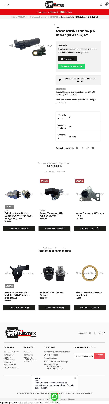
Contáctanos (69, 59)
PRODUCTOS (22, 17)
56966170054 (51, 358)
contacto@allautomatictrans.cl (58, 352)
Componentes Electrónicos (38, 17)
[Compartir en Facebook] (77, 147)
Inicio (13, 17)
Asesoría (28, 352)
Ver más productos (53, 171)
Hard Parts (9, 355)
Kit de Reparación (11, 352)
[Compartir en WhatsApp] (87, 147)
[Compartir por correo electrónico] (93, 147)
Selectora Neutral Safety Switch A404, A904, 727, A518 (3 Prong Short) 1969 (19, 216)
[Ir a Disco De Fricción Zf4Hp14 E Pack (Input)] (89, 273)
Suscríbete (99, 356)
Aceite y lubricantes (9, 359)
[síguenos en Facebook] (94, 333)
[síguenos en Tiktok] (103, 333)
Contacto (28, 355)
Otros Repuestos (11, 368)
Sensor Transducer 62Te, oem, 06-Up (89, 214)
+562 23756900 (52, 355)
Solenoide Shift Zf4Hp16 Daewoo (51, 293)
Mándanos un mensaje (72, 66)
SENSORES (54, 17)
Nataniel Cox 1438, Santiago (57, 361)
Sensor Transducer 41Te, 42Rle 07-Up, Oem (52, 214)
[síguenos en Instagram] (90, 333)
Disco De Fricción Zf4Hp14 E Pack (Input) (88, 293)
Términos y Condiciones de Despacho (30, 360)
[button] (19, 228)
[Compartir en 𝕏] (82, 147)
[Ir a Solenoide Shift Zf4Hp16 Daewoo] (54, 273)
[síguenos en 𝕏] (99, 333)
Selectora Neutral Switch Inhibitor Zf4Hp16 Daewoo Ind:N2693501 (17, 295)
